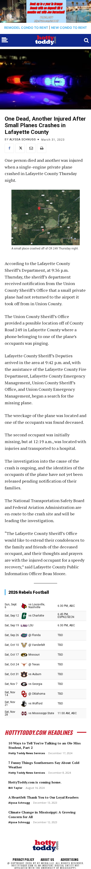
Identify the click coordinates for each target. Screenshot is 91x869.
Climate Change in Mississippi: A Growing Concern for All (42, 814)
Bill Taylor (15, 787)
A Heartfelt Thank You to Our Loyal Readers (43, 797)
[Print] (41, 148)
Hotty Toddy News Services (26, 753)
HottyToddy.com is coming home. (34, 782)
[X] (20, 148)
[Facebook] (9, 148)
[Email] (30, 148)
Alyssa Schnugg (22, 139)
